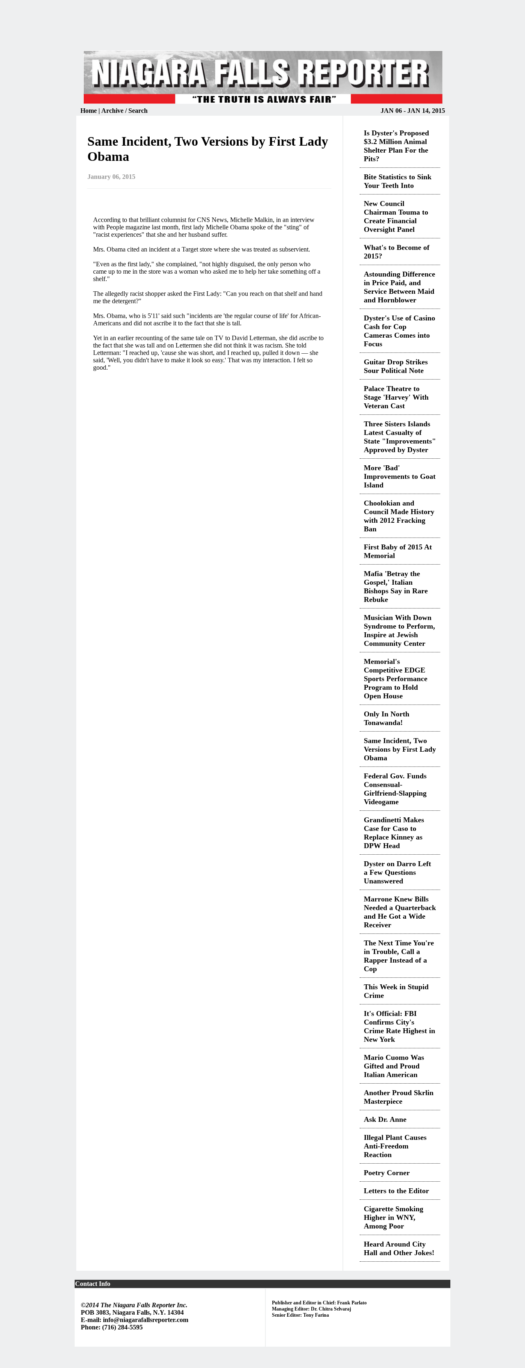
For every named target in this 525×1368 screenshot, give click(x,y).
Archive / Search (124, 110)
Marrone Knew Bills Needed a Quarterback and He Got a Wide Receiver (400, 912)
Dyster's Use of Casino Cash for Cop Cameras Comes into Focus (399, 331)
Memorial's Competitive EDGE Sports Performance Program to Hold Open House (395, 678)
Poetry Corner (387, 1173)
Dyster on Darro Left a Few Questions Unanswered (397, 872)
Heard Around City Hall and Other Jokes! (399, 1248)
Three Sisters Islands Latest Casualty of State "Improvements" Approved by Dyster (400, 437)
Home (89, 110)
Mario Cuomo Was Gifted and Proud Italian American (394, 1066)
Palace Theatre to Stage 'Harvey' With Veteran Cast (396, 397)
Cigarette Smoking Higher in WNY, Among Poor (393, 1217)
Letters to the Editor (396, 1191)
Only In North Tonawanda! (386, 718)
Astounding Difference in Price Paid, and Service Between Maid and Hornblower (399, 287)
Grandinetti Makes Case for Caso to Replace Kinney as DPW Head (394, 833)
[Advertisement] (262, 30)
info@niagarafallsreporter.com (145, 1319)
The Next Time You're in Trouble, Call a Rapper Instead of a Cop (399, 956)
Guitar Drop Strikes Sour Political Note (396, 366)
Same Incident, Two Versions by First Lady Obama (400, 749)
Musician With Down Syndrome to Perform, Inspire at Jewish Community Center (399, 630)
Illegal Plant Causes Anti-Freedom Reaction (395, 1146)
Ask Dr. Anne (385, 1119)
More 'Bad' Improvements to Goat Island (400, 476)
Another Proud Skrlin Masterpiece (399, 1097)
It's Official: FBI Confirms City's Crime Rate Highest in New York (399, 1026)
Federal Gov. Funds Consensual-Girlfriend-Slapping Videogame (395, 789)
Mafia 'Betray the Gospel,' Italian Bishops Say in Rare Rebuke (396, 587)
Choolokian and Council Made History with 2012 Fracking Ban (399, 516)
